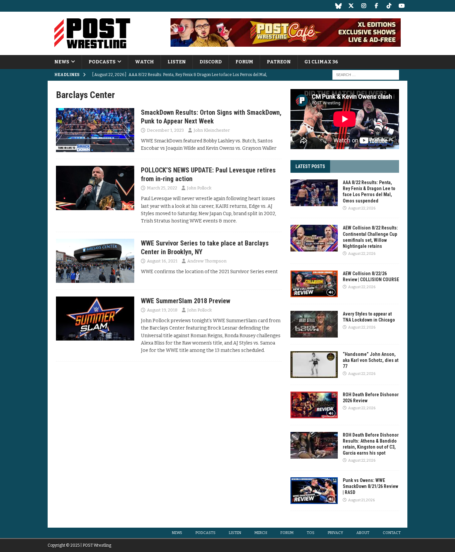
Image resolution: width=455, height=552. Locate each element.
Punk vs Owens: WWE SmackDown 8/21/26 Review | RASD (370, 486)
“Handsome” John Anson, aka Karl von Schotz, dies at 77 (370, 360)
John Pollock (199, 187)
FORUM (244, 62)
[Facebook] (376, 6)
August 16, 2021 (162, 260)
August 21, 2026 (361, 500)
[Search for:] (365, 75)
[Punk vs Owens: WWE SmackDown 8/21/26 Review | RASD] (314, 490)
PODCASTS (102, 62)
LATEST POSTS (310, 166)
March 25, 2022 (162, 187)
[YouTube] (401, 6)
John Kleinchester (212, 130)
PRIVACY (335, 533)
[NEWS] (95, 130)
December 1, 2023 (165, 130)
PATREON (279, 62)
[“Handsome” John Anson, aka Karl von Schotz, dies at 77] (314, 364)
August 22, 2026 (361, 208)
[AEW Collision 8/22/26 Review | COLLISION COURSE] (314, 283)
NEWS (61, 62)
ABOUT (362, 533)
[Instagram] (363, 6)
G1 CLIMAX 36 (321, 62)
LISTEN (177, 62)
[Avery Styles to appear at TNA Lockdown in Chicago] (314, 324)
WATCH (144, 62)
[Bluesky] (338, 6)
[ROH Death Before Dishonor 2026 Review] (314, 405)
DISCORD (211, 62)
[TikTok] (389, 6)
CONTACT (392, 533)
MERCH (260, 533)
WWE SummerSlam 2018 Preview (185, 301)
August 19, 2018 (162, 310)
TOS (310, 533)
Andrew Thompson (207, 260)
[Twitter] (351, 6)
